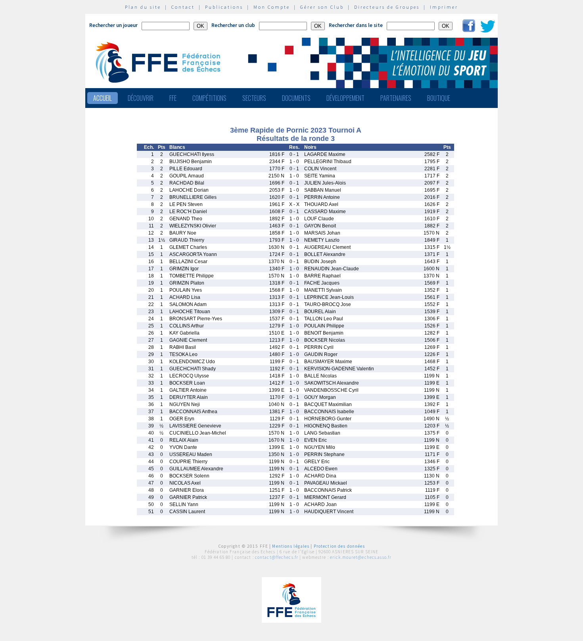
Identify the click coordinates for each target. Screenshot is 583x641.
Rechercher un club (233, 25)
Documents (296, 98)
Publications (224, 7)
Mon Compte (271, 7)
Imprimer (444, 7)
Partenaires (395, 98)
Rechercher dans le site (356, 25)
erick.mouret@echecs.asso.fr (360, 557)
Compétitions (209, 98)
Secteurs (254, 98)
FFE (172, 98)
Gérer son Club (322, 7)
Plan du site (143, 7)
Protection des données (339, 546)
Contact (183, 7)
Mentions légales (290, 546)
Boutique (438, 98)
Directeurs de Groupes (387, 7)
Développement (345, 98)
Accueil (102, 98)
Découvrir (140, 98)
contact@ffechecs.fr (276, 557)
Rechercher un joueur (113, 25)
